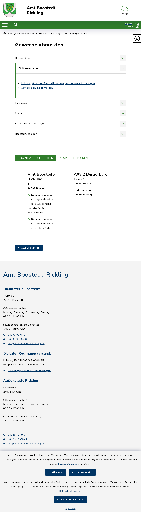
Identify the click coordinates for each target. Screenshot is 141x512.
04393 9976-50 (17, 339)
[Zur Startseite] (4, 33)
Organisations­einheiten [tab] (35, 158)
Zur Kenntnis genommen (70, 499)
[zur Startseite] (11, 10)
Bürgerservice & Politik (22, 33)
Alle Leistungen (30, 247)
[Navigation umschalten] (5, 25)
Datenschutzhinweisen (69, 464)
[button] (137, 38)
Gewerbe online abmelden (37, 87)
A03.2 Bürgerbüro (90, 174)
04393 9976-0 (16, 334)
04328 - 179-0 (17, 434)
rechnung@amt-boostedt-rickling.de (29, 370)
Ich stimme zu (55, 472)
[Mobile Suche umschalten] (16, 25)
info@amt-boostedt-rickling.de (26, 343)
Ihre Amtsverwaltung (50, 33)
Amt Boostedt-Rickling (42, 10)
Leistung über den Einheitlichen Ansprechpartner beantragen (58, 83)
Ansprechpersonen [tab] (73, 158)
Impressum (71, 508)
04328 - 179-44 (17, 439)
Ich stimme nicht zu (82, 472)
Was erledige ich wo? (76, 33)
